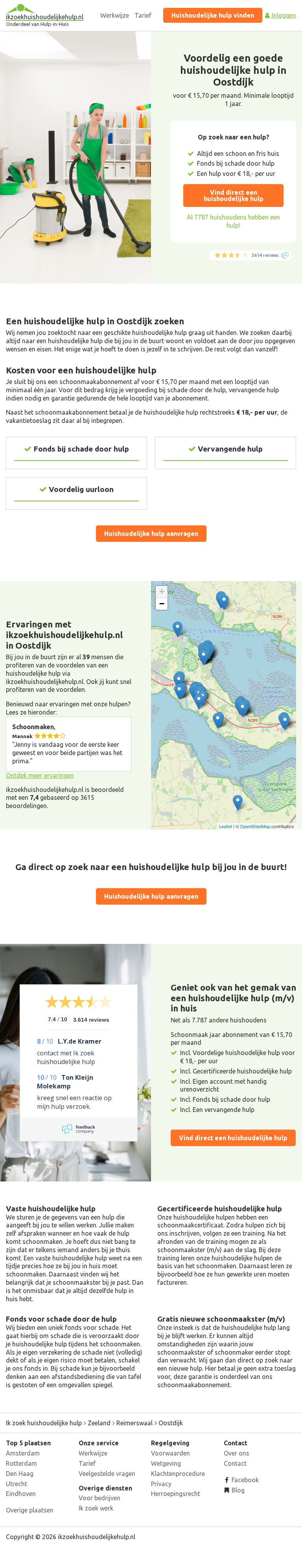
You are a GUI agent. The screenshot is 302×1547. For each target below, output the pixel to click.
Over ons (236, 1453)
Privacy (161, 1483)
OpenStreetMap (255, 826)
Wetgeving (166, 1463)
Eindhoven (21, 1493)
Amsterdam (23, 1453)
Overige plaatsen (29, 1510)
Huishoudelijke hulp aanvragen (151, 533)
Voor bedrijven (99, 1497)
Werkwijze (114, 15)
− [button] (161, 604)
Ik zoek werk (96, 1508)
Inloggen (283, 15)
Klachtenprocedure (178, 1473)
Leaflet (225, 826)
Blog (237, 1490)
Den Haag (19, 1473)
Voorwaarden (170, 1453)
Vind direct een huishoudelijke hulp (233, 195)
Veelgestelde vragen (107, 1473)
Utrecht (16, 1483)
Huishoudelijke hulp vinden (212, 15)
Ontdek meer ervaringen (40, 775)
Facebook (244, 1479)
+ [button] (161, 591)
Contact (235, 1463)
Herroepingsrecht (175, 1493)
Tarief (142, 15)
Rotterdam (21, 1463)
